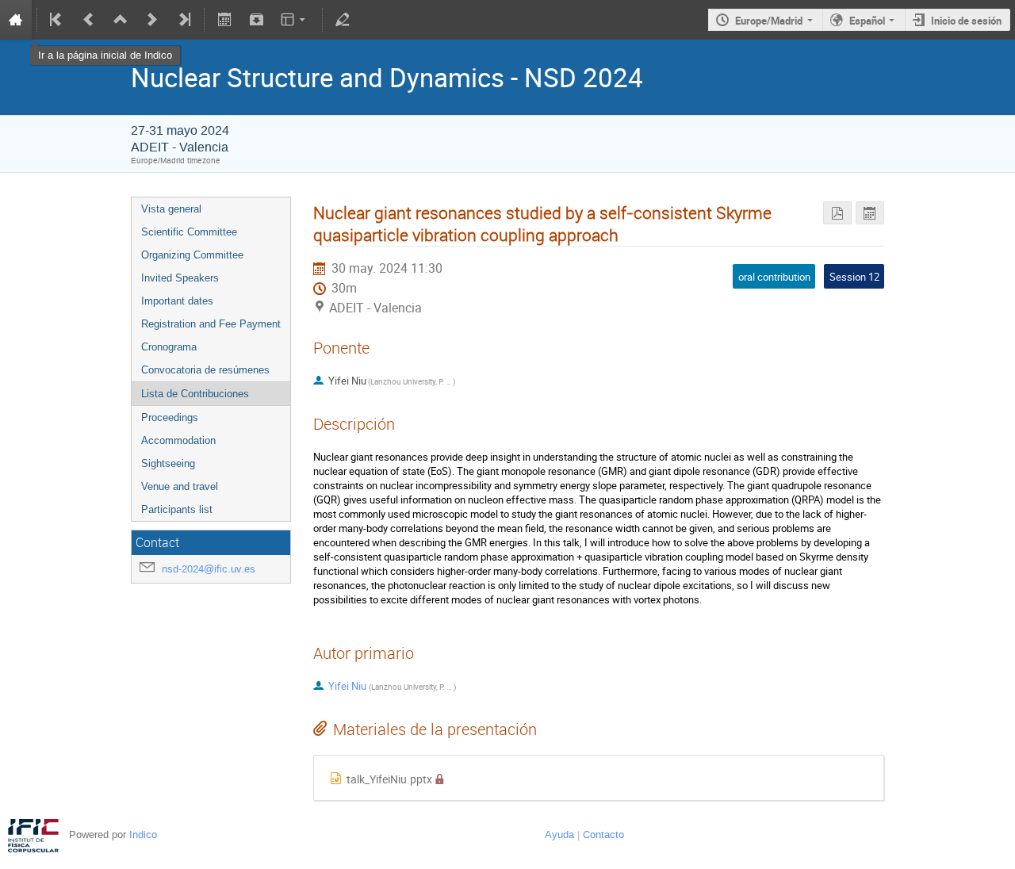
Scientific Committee (189, 232)
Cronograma (169, 347)
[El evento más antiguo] (57, 20)
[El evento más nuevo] (183, 20)
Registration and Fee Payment (211, 324)
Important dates (177, 301)
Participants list (177, 509)
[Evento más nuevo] (152, 20)
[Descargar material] (256, 20)
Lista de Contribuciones (195, 394)
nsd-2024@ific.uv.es (208, 569)
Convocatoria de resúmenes (205, 370)
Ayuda (559, 834)
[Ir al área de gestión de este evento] (342, 20)
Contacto (603, 834)
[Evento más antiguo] (89, 20)
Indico (143, 834)
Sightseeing (168, 463)
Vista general (171, 209)
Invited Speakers (180, 278)
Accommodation (178, 440)
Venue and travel (179, 486)
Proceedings (169, 417)
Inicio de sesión (966, 20)
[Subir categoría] (120, 20)
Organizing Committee (192, 255)
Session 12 (854, 277)
